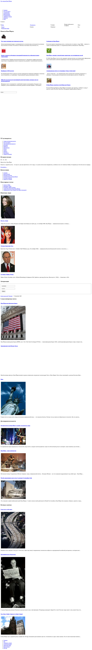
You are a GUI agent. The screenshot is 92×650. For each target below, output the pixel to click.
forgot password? (4, 296)
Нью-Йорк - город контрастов (8, 450)
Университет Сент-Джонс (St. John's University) (15, 190)
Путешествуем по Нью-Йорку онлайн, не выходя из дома (15, 425)
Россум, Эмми (4, 220)
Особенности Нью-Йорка (52, 41)
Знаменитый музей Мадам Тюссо (9, 346)
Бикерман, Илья (7, 186)
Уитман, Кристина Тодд (7, 246)
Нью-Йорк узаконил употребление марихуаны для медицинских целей (64, 55)
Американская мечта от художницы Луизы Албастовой (60, 70)
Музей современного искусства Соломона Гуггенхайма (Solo (16, 478)
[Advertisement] (46, 5)
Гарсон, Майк (6, 184)
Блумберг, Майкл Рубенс (9, 187)
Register (10, 296)
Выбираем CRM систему (7, 70)
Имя (3, 25)
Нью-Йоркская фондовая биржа (9, 303)
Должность (32, 25)
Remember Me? (18, 296)
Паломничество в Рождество (8, 554)
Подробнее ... (4, 167)
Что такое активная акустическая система (12, 41)
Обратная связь (5, 28)
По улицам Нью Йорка (6, 1)
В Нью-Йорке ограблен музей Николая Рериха (58, 85)
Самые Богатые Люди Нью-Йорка (11, 188)
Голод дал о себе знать (6, 509)
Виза (2, 379)
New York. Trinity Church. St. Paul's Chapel (12, 614)
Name (3, 27)
